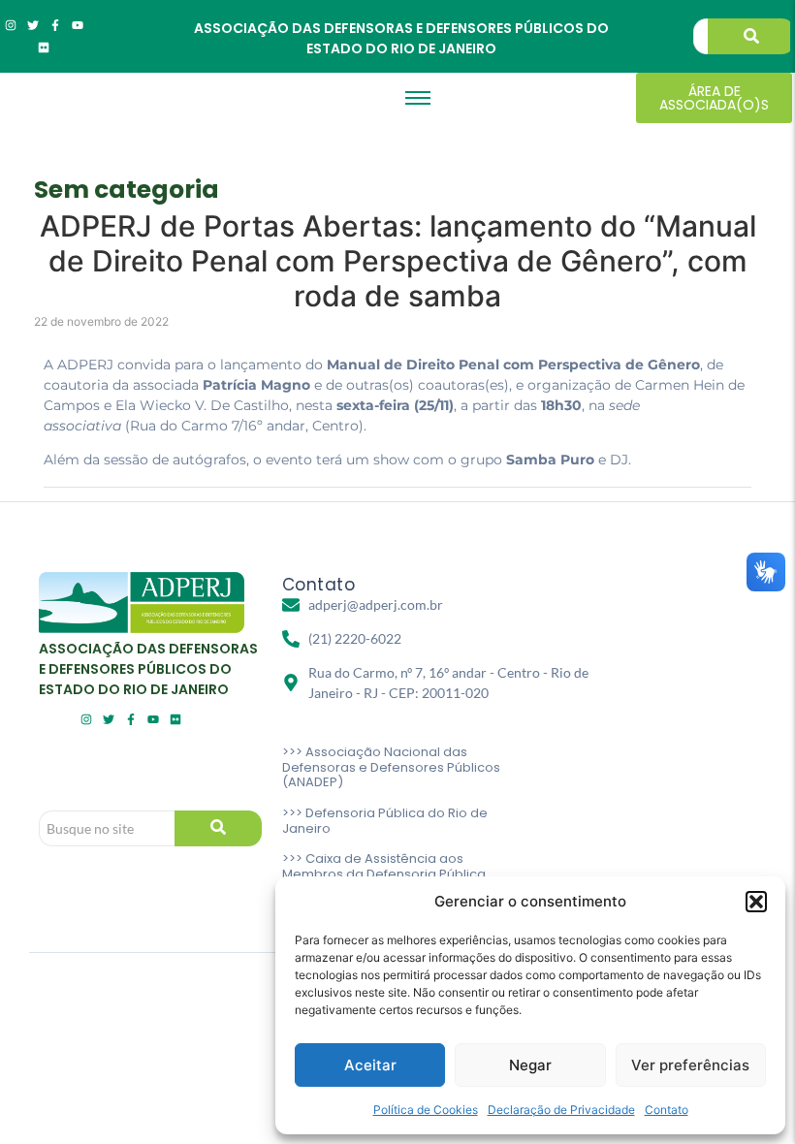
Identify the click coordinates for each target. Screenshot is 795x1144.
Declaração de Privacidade (561, 1109)
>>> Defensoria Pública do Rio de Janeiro (385, 821)
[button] (756, 901)
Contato (666, 1109)
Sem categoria (126, 190)
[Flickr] (43, 47)
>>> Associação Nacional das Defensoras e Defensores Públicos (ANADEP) (391, 767)
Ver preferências (690, 1065)
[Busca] (751, 36)
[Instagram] (10, 25)
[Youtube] (77, 25)
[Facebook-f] (55, 25)
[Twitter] (33, 25)
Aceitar (370, 1065)
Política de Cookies (425, 1109)
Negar (530, 1065)
